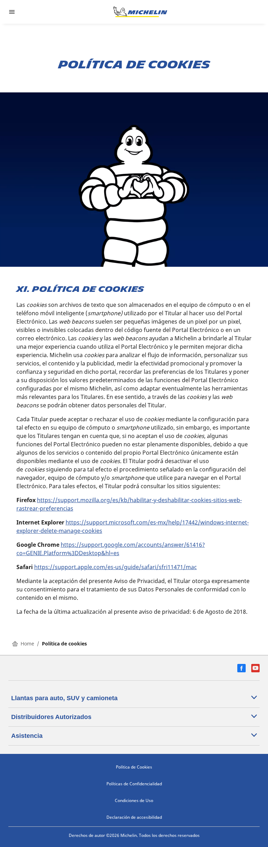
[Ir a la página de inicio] (140, 12)
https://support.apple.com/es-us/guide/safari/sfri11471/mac (115, 567)
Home (27, 643)
